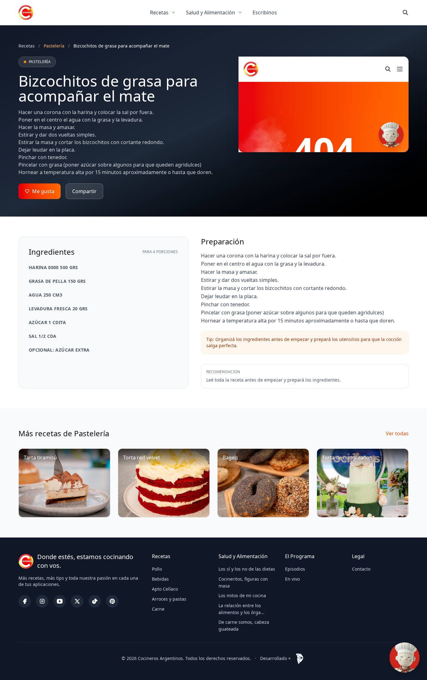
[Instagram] (42, 601)
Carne (158, 609)
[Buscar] (405, 12)
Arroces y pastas (169, 599)
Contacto (361, 569)
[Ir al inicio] (25, 12)
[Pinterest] (112, 601)
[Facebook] (24, 601)
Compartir (84, 191)
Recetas (159, 12)
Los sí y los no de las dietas (247, 569)
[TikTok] (94, 601)
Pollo (157, 569)
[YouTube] (59, 601)
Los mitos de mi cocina (242, 595)
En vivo (292, 579)
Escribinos (265, 12)
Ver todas (397, 433)
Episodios (295, 569)
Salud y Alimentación (210, 12)
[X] (77, 601)
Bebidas (160, 579)
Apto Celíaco (165, 589)
